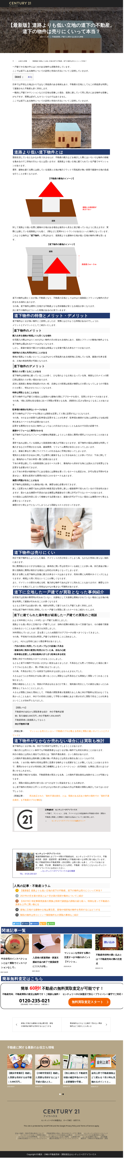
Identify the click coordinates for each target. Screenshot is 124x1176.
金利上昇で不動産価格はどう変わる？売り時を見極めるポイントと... (46, 1077)
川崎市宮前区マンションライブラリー (32, 1138)
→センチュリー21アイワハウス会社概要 (57, 871)
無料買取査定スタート (87, 1002)
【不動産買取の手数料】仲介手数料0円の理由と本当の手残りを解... (74, 1077)
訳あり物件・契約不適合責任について (29, 1133)
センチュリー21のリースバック (96, 1133)
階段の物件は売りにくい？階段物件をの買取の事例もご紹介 (49, 914)
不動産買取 (56, 37)
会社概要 (104, 1137)
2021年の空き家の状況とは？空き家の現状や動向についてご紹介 (51, 895)
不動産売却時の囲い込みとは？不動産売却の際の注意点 (109, 959)
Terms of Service (87, 1126)
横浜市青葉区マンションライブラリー (64, 1138)
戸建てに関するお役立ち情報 (72, 37)
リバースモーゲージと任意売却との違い (90, 1135)
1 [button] (60, 1094)
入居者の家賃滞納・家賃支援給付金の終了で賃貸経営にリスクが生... (46, 962)
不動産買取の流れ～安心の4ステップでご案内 (64, 1133)
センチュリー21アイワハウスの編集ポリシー (68, 821)
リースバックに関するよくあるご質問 (54, 1137)
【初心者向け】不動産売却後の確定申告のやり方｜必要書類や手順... (18, 1077)
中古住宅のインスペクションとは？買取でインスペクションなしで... (14, 963)
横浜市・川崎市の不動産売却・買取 (94, 1138)
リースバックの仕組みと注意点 (60, 1135)
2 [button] (63, 1094)
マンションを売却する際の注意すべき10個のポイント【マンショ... (77, 957)
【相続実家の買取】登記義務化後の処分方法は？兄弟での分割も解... (102, 1077)
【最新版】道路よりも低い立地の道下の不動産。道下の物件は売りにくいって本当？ (61, 890)
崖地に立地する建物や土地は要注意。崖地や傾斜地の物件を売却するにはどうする (60, 909)
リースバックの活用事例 (28, 1137)
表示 (29, 77)
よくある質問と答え (90, 1137)
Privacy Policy (71, 1126)
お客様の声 (75, 1137)
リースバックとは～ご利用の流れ (33, 1135)
